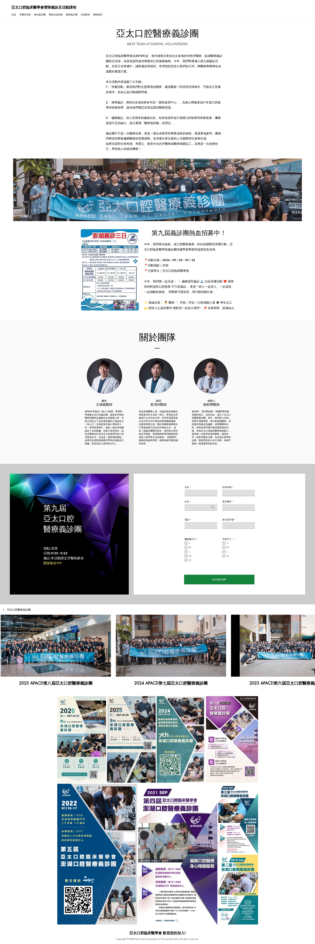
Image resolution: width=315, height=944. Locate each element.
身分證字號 (228, 519)
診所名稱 (226, 487)
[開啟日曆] (212, 507)
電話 (187, 519)
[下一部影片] (310, 645)
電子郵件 (226, 501)
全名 (187, 487)
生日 (188, 501)
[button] (17, 609)
